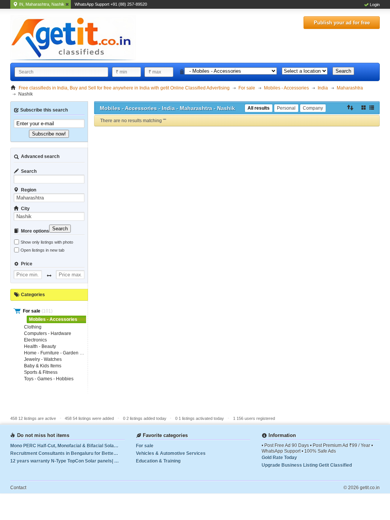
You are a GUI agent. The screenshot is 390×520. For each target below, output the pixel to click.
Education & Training (158, 461)
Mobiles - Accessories (53, 319)
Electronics (35, 340)
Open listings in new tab (42, 250)
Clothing (33, 327)
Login (375, 4)
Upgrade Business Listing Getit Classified (307, 465)
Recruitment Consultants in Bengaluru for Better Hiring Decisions (67, 453)
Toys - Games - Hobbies (49, 378)
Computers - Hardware (47, 333)
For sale (32, 311)
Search (343, 71)
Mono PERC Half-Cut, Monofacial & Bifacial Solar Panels (67, 445)
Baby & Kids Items (42, 365)
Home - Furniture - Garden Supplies (61, 353)
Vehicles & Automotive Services (171, 453)
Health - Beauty (40, 346)
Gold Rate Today (279, 457)
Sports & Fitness (41, 372)
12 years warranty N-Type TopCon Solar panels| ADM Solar (67, 461)
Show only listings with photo (47, 242)
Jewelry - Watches (43, 359)
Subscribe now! (49, 134)
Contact (18, 487)
